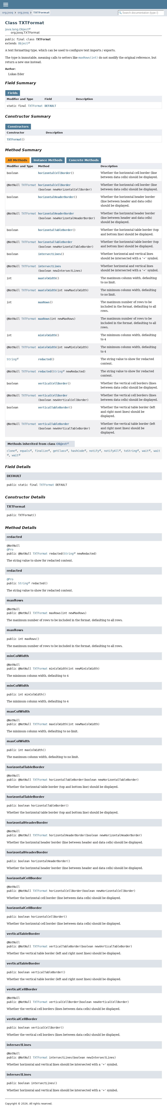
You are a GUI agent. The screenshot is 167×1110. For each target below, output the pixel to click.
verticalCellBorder (52, 383)
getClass (59, 450)
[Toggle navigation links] (5, 4)
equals (25, 450)
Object (23, 43)
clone (11, 450)
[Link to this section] (39, 83)
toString (130, 450)
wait (145, 450)
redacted (44, 359)
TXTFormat (41, 12)
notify (94, 450)
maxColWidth (47, 278)
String (11, 359)
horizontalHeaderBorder (56, 197)
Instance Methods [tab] (48, 160)
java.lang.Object (17, 29)
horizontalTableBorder (55, 230)
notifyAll (111, 450)
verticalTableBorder (53, 407)
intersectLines (49, 254)
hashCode (77, 450)
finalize (41, 450)
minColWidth (47, 335)
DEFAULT (50, 105)
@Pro (10, 549)
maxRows (43, 302)
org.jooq (7, 12)
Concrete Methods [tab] (84, 160)
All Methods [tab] (17, 160)
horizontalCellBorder (54, 173)
